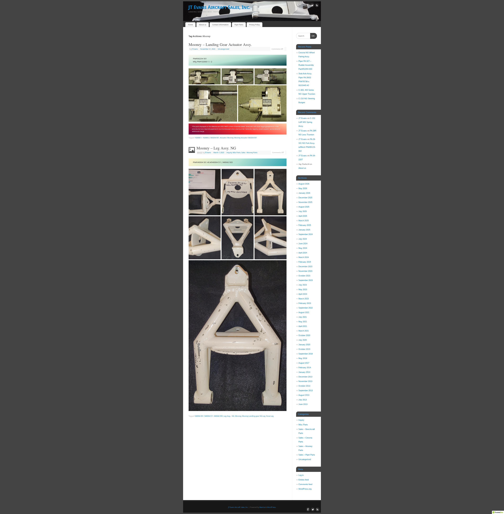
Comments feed (305, 484)
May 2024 (302, 248)
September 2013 (305, 390)
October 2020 (304, 335)
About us (202, 24)
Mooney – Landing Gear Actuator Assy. (220, 44)
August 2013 (303, 395)
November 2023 (305, 271)
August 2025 (303, 207)
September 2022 (305, 308)
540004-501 (199, 416)
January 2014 (304, 372)
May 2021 (302, 321)
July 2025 (302, 211)
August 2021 (303, 312)
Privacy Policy (254, 24)
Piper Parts (239, 24)
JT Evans (195, 49)
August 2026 (303, 184)
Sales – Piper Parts (306, 455)
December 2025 (305, 197)
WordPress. (271, 507)
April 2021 (302, 326)
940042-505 (218, 416)
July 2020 (302, 340)
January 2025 (304, 230)
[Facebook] (308, 5)
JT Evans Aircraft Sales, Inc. (219, 7)
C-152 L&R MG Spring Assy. (306, 122)
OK (312, 36)
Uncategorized (223, 49)
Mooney (230, 138)
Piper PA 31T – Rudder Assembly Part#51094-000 (306, 65)
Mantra (262, 507)
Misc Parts (237, 152)
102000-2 (206, 138)
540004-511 (208, 416)
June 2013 (302, 404)
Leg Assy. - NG (229, 416)
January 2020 (304, 344)
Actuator (223, 138)
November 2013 (305, 381)
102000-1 (198, 138)
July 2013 (302, 400)
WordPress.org (304, 489)
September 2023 (305, 280)
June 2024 (302, 243)
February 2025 (304, 225)
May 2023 (302, 289)
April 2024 (302, 253)
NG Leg (262, 416)
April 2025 (302, 216)
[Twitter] (312, 5)
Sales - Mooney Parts (249, 152)
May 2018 (302, 358)
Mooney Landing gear (250, 416)
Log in (301, 475)
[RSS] (317, 5)
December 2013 (305, 377)
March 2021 (303, 331)
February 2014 (304, 367)
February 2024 (304, 262)
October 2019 (304, 349)
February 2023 (304, 303)
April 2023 (302, 294)
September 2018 (305, 354)
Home (190, 24)
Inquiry (229, 152)
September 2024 (305, 234)
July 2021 (302, 317)
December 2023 (305, 266)
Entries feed (303, 480)
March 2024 (303, 257)
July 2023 (302, 285)
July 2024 (302, 239)
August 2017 (303, 363)
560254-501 (214, 138)
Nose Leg (270, 416)
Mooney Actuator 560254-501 (245, 138)
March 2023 (303, 298)
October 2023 (304, 276)
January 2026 (304, 193)
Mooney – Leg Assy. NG (216, 148)
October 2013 (304, 386)
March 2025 (303, 220)
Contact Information (220, 24)
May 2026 (302, 188)
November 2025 (305, 202)
